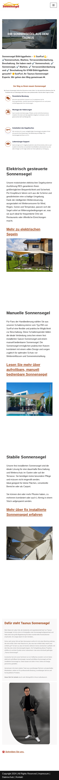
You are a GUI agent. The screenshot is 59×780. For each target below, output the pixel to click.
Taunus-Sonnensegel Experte (21, 608)
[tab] (21, 608)
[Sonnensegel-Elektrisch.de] (10, 5)
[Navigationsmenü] (53, 5)
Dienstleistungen (15, 612)
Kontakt (19, 777)
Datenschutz (8, 777)
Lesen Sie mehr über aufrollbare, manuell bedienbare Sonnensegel (26, 369)
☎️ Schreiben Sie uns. (13, 751)
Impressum (43, 773)
